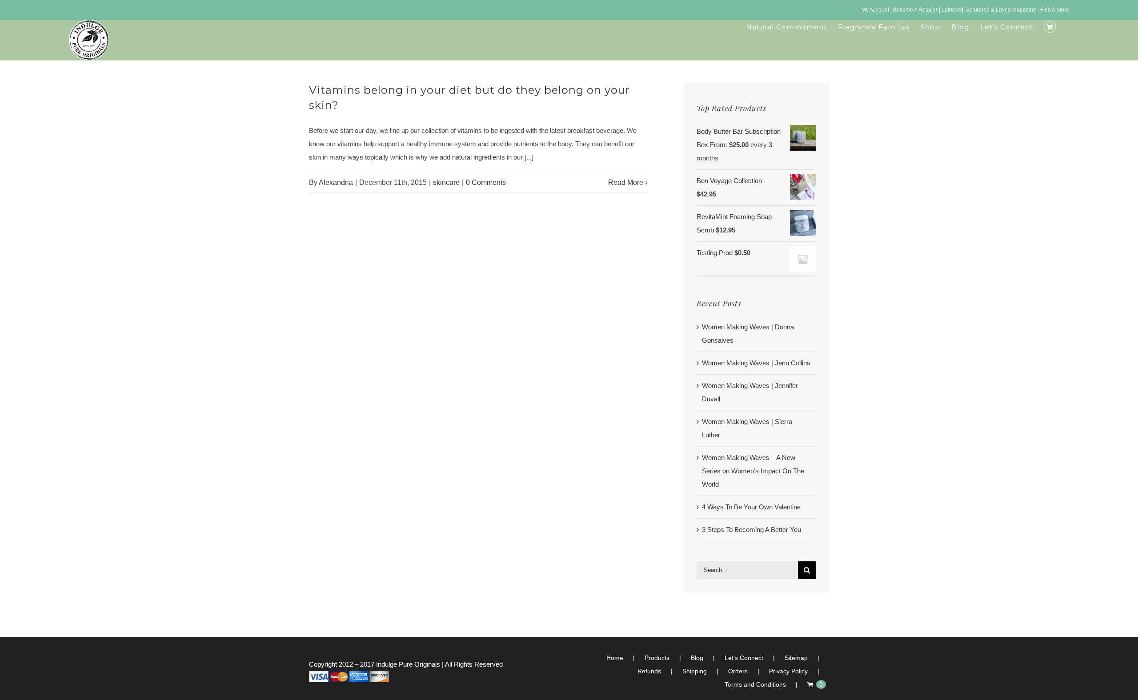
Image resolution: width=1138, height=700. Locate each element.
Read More (625, 182)
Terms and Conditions (755, 684)
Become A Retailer (915, 10)
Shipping (694, 671)
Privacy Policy (788, 671)
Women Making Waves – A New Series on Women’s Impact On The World (753, 471)
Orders (738, 671)
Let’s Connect (744, 657)
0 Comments (486, 182)
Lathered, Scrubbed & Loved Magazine (989, 10)
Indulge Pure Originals (408, 664)
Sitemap (796, 657)
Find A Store (1054, 10)
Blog (697, 657)
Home (614, 657)
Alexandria (336, 182)
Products (657, 657)
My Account (875, 10)
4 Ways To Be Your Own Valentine (751, 507)
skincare (446, 182)
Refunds (649, 671)
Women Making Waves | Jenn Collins (756, 363)
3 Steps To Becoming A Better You (751, 529)
